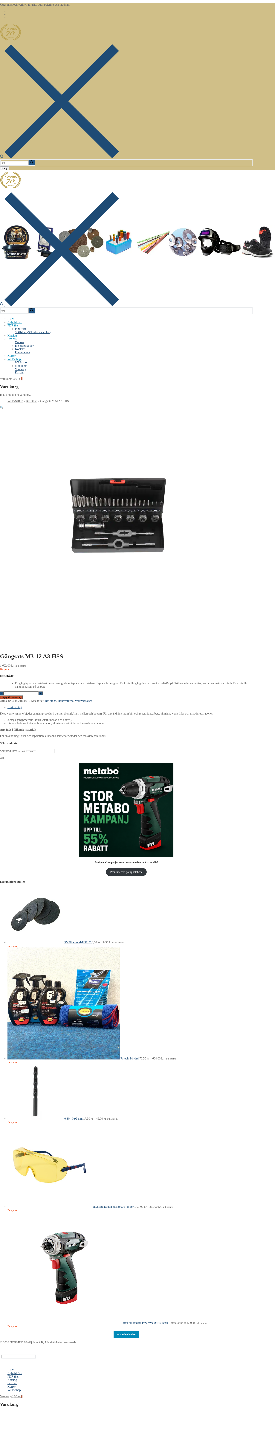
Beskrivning (14, 707)
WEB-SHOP (15, 401)
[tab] (130, 707)
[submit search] (31, 162)
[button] (2, 407)
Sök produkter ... (10, 750)
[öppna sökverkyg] (59, 157)
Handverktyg (65, 700)
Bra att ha (31, 401)
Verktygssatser (83, 700)
